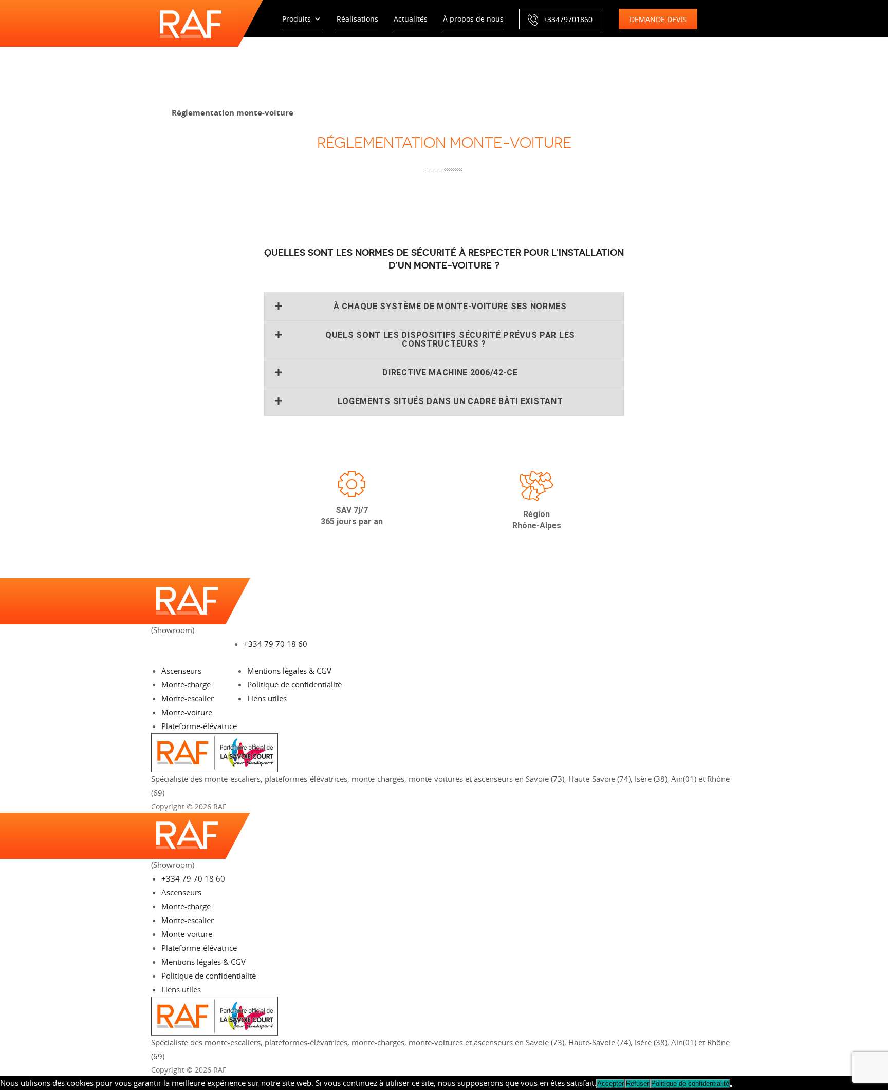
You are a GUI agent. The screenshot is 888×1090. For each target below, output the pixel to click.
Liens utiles (267, 698)
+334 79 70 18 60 (275, 644)
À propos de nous (473, 19)
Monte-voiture (186, 712)
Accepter (610, 1083)
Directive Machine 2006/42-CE (450, 372)
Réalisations (357, 19)
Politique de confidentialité (294, 684)
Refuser (637, 1083)
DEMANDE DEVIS (658, 19)
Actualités (411, 19)
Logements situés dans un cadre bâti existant (450, 401)
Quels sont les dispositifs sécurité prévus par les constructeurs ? (450, 339)
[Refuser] (731, 1086)
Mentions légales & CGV (289, 670)
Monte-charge (186, 684)
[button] (444, 306)
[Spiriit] (724, 806)
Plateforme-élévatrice (199, 726)
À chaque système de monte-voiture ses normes (450, 306)
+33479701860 (568, 19)
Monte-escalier (187, 698)
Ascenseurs (181, 670)
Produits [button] (296, 19)
